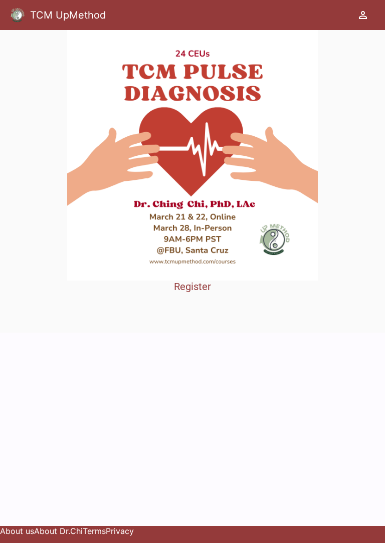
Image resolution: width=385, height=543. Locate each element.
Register (192, 287)
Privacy (120, 531)
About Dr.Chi (58, 531)
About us (17, 531)
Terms (94, 531)
